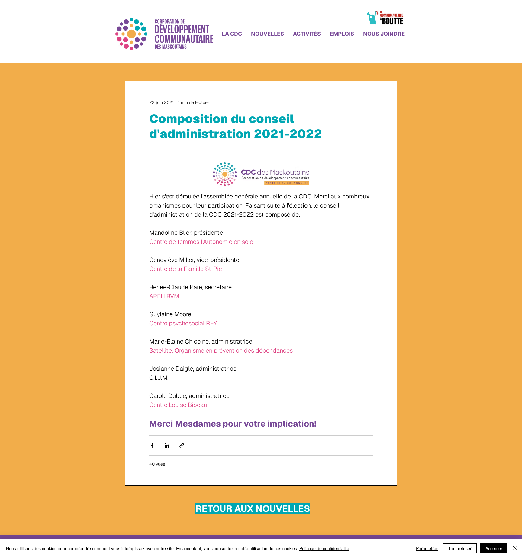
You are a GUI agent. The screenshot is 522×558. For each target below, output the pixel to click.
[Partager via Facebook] (152, 445)
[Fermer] (514, 548)
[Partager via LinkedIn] (167, 445)
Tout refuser (460, 548)
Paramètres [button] (427, 548)
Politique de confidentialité (324, 548)
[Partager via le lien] (182, 445)
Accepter (493, 548)
